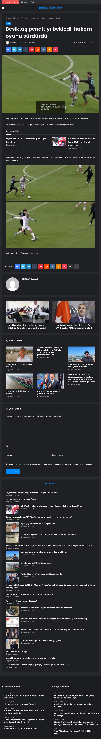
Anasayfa (11, 18)
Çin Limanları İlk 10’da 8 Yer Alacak (18, 392)
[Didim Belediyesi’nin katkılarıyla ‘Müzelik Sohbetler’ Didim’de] (12, 538)
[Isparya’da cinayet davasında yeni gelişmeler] (12, 644)
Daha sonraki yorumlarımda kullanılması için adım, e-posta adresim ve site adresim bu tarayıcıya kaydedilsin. (51, 464)
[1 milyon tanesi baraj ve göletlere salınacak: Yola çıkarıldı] (12, 611)
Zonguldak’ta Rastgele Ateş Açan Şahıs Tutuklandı (80, 365)
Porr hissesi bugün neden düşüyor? (21, 601)
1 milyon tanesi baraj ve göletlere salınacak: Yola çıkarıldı (46, 607)
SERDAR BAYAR (15, 43)
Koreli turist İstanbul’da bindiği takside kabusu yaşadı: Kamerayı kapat (53, 629)
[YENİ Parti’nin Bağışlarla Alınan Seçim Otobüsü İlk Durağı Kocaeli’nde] (59, 141)
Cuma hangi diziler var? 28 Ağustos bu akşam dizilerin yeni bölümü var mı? (39, 517)
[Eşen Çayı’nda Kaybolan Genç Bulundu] (19, 354)
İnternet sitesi (57, 455)
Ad (7, 446)
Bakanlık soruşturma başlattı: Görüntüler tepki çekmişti (31, 658)
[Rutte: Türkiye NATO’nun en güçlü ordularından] (50, 381)
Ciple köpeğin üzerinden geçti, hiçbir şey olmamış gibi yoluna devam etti (38, 665)
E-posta (9, 455)
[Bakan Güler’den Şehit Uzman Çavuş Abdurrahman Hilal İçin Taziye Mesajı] (12, 622)
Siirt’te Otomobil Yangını (17, 651)
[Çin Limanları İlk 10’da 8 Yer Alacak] (19, 381)
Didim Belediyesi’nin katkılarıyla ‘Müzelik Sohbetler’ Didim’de (48, 534)
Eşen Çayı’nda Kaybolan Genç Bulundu (19, 365)
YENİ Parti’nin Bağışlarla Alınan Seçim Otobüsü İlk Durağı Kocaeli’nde (46, 2)
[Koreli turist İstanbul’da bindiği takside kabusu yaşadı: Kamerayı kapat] (12, 633)
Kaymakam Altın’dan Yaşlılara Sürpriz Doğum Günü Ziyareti (32, 492)
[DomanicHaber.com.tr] (50, 7)
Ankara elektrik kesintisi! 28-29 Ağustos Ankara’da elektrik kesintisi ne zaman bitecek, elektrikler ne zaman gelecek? (81, 378)
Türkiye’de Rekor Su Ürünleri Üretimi (22, 499)
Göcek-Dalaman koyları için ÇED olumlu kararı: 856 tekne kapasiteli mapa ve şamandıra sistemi (49, 351)
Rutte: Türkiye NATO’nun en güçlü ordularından (49, 392)
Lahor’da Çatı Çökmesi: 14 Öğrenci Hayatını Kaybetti (29, 594)
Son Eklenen (50, 483)
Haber (18, 18)
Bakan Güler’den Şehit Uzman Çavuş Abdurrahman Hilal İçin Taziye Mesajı (54, 618)
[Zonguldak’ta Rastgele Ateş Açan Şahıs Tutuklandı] (81, 354)
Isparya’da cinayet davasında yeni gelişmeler (41, 640)
